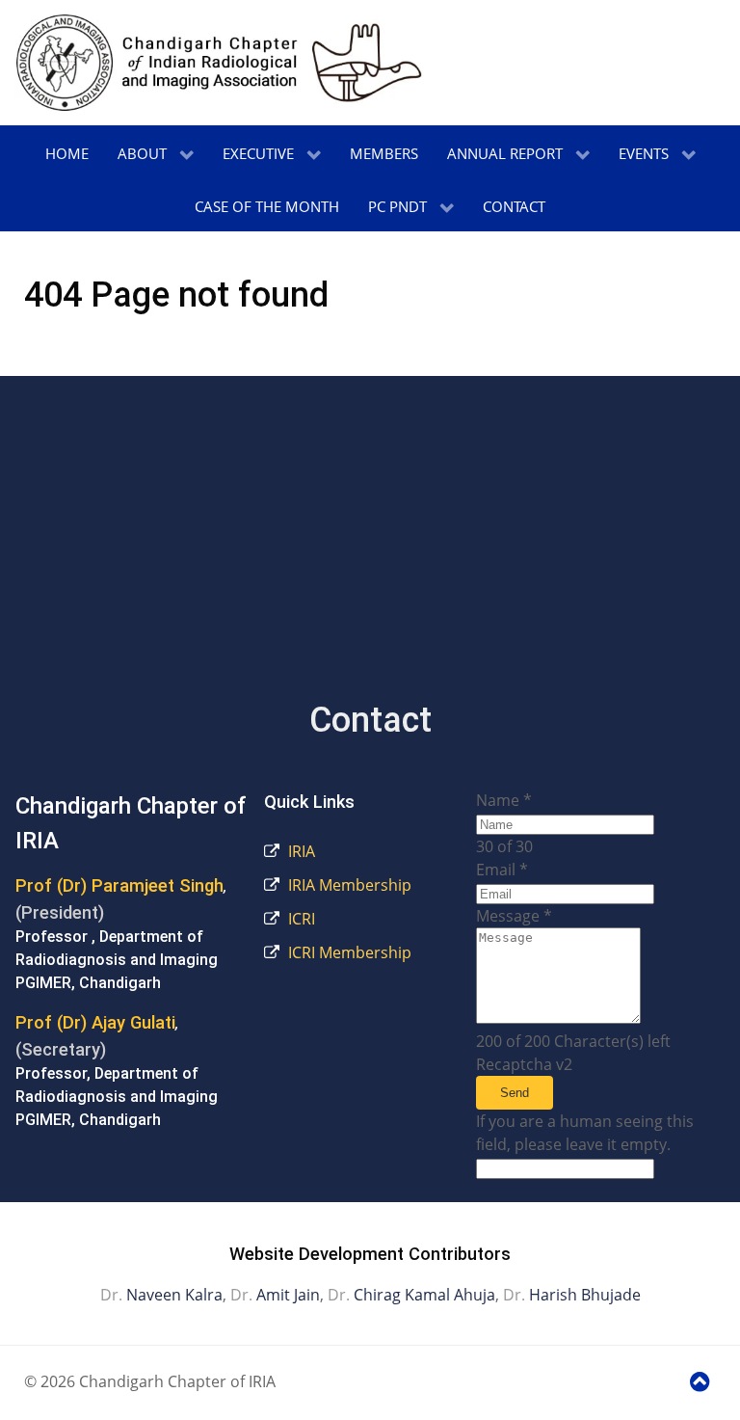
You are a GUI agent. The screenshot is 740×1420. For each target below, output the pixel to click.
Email (502, 869)
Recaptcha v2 (524, 1064)
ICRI (299, 918)
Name (504, 800)
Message (514, 915)
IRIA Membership (347, 885)
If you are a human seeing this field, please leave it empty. (585, 1133)
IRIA (299, 851)
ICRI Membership (347, 952)
